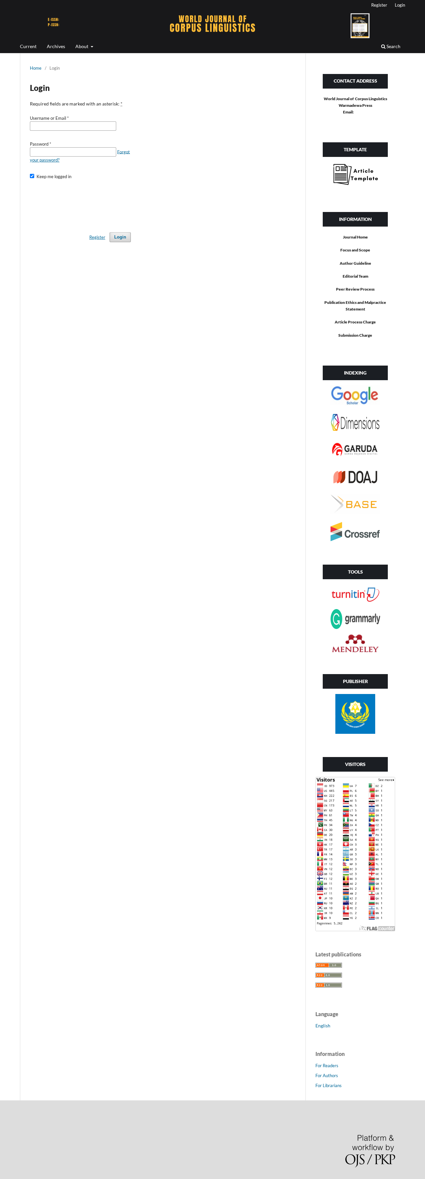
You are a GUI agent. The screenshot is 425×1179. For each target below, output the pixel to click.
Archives (56, 46)
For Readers (326, 1065)
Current (28, 46)
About (82, 46)
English (322, 1025)
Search (392, 46)
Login (400, 5)
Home (36, 68)
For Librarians (328, 1085)
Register (379, 5)
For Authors (326, 1075)
